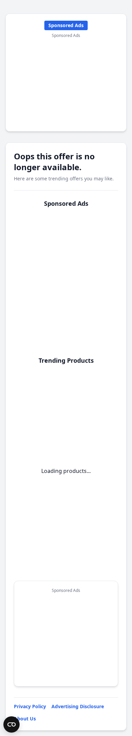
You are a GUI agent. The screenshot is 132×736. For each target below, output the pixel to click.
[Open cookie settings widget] (11, 724)
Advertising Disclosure (77, 706)
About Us (25, 718)
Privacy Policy (30, 706)
